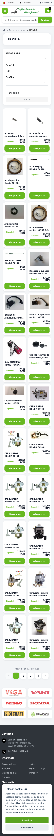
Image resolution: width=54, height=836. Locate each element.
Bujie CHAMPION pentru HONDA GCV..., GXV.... (12, 365)
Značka (10, 77)
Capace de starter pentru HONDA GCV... (13, 403)
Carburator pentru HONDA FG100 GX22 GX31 (39, 595)
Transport (33, 773)
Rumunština (26, 2)
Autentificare (47, 2)
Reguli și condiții (37, 768)
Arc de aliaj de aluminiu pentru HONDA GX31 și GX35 (37, 137)
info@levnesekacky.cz (18, 750)
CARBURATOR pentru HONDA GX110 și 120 (11, 643)
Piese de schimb (17, 30)
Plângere (6, 768)
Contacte (6, 777)
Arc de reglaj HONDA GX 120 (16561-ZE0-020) (37, 169)
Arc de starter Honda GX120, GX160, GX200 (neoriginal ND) (12, 227)
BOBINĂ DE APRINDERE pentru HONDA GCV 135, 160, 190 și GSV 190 (13, 319)
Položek (10, 65)
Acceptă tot (27, 820)
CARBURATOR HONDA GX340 (11, 546)
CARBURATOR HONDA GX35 (36, 547)
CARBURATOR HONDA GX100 (36, 407)
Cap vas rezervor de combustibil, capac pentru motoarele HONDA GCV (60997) (39, 358)
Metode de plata (10, 773)
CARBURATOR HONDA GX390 (11, 594)
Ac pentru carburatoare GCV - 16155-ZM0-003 (13, 136)
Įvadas (32, 764)
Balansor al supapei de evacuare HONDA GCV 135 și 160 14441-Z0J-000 (39, 274)
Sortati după (13, 53)
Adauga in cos (15, 148)
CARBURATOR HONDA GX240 (11, 500)
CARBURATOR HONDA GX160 (11, 454)
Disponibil (14, 92)
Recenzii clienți (9, 764)
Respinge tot (27, 827)
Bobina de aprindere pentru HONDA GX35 (39, 317)
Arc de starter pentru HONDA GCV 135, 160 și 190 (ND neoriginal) (39, 231)
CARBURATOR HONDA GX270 (36, 500)
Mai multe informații (23, 812)
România (11, 2)
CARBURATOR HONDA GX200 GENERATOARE (36, 447)
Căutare (45, 19)
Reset (27, 99)
